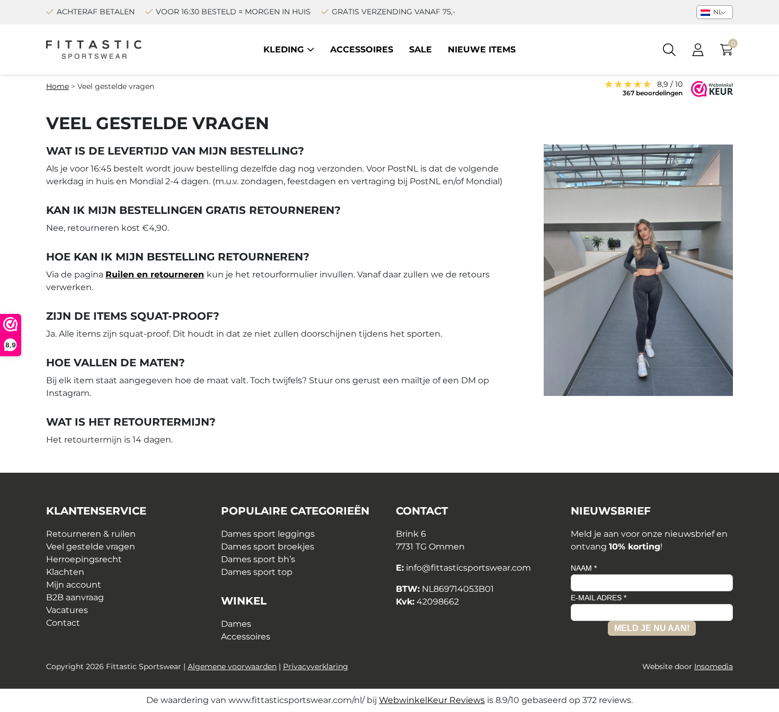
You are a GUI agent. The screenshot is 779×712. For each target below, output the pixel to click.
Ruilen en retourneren (154, 274)
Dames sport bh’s (258, 559)
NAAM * (584, 568)
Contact (63, 623)
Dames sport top (257, 572)
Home (57, 86)
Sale (420, 49)
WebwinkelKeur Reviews (432, 700)
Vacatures (67, 610)
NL (717, 12)
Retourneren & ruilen (91, 534)
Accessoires (361, 49)
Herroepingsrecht (84, 559)
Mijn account (73, 585)
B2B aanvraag (75, 597)
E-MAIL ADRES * (598, 597)
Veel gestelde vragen (90, 547)
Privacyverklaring (315, 666)
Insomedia (713, 666)
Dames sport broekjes (267, 547)
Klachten (65, 572)
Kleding (283, 49)
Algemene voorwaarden (232, 666)
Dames (236, 624)
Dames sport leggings (268, 534)
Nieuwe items (482, 49)
